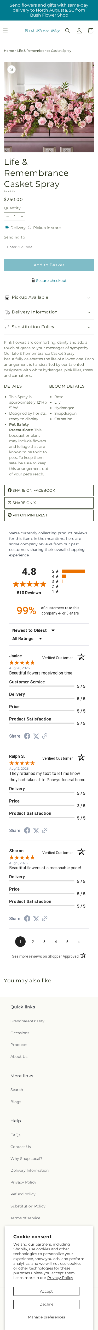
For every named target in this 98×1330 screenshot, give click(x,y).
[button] (67, 31)
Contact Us (20, 1146)
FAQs (15, 1135)
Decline (46, 1304)
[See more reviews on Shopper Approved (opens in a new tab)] (45, 736)
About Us (18, 1056)
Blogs (15, 1101)
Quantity (12, 208)
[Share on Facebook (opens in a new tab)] (27, 736)
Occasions (19, 1033)
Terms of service (25, 1218)
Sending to (22, 237)
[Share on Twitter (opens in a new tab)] (36, 736)
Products (18, 1044)
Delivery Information (29, 1170)
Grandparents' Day (27, 1021)
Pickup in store (47, 227)
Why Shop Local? (26, 1158)
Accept (46, 1291)
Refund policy (23, 1194)
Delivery (18, 227)
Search (16, 1089)
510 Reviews (33, 592)
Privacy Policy (60, 1277)
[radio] (70, 571)
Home (9, 51)
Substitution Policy (27, 1206)
